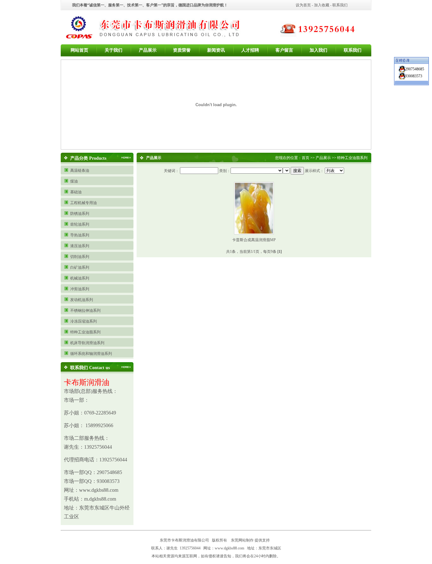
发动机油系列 (81, 300)
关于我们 (113, 50)
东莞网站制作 (242, 540)
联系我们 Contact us (90, 367)
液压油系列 (79, 246)
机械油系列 (79, 278)
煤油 (74, 181)
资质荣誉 (182, 50)
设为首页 (303, 5)
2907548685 (414, 69)
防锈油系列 (79, 213)
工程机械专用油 (83, 203)
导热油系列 (79, 235)
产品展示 (148, 50)
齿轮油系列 (79, 224)
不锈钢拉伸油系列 (85, 310)
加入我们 (318, 50)
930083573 (413, 76)
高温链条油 (79, 170)
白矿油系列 (79, 267)
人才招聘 (250, 50)
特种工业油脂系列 (85, 332)
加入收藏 (321, 5)
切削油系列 (79, 256)
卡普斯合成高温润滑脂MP (254, 240)
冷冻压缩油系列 (83, 321)
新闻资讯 (216, 50)
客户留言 (284, 50)
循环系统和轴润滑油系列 (91, 353)
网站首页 (79, 50)
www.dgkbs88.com (229, 548)
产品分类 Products (88, 158)
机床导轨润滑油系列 (87, 343)
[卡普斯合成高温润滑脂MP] (254, 232)
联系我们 (340, 5)
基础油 (76, 192)
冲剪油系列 (79, 289)
